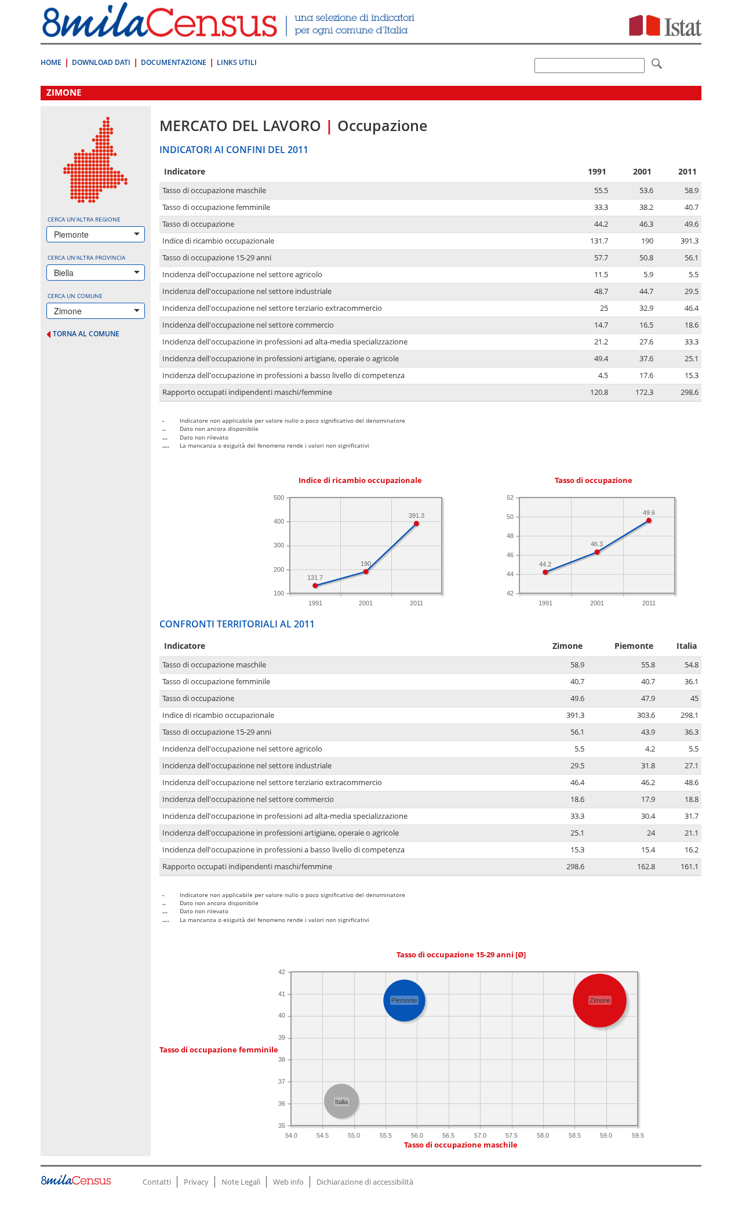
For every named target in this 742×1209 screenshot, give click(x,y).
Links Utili (237, 62)
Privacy (196, 1182)
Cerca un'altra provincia (86, 257)
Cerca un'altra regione (84, 219)
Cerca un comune (75, 296)
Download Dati (101, 62)
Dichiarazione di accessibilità (365, 1182)
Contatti (157, 1182)
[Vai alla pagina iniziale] (230, 31)
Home (51, 62)
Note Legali (240, 1182)
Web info (288, 1182)
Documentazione (173, 62)
